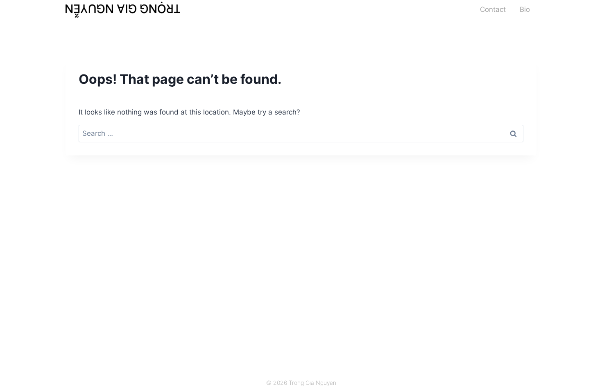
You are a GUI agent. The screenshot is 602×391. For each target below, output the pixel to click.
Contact (493, 9)
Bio (525, 9)
